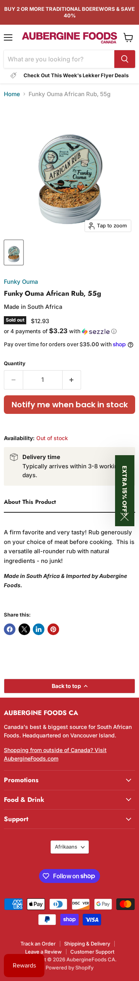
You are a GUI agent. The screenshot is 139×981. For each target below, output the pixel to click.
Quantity (14, 363)
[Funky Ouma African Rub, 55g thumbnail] (13, 252)
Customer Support (92, 952)
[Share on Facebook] (9, 629)
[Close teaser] (124, 516)
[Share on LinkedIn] (38, 629)
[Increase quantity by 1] (72, 380)
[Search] (124, 59)
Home (12, 94)
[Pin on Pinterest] (53, 629)
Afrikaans (66, 847)
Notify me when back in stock (70, 404)
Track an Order (38, 943)
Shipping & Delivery (87, 943)
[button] (69, 331)
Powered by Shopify (69, 967)
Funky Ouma (21, 281)
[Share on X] (24, 629)
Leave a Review (43, 952)
